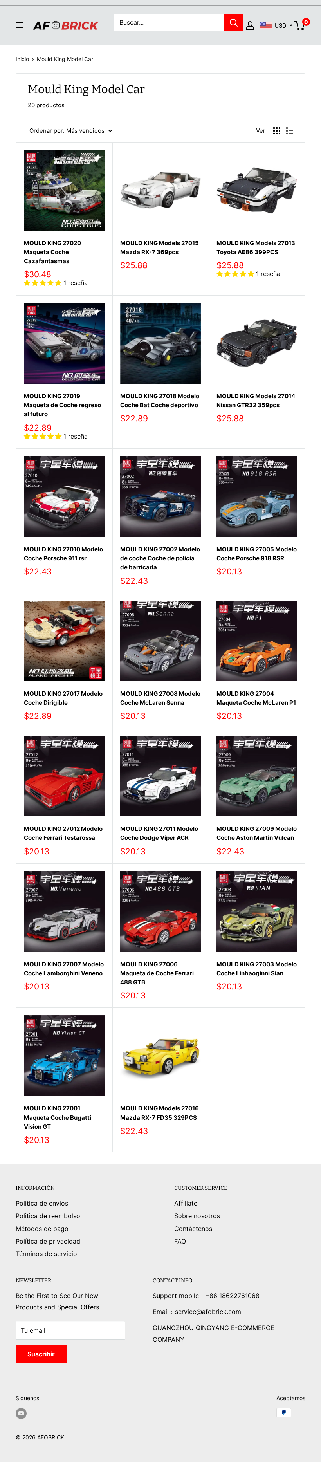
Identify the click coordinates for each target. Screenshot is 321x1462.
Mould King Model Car (65, 59)
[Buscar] (233, 22)
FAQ (180, 1241)
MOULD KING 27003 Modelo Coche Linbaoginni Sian (256, 968)
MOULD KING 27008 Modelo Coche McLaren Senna (160, 698)
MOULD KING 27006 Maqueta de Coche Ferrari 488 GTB (157, 973)
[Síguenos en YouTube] (21, 1413)
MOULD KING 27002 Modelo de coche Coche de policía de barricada (160, 558)
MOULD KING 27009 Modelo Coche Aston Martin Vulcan (256, 833)
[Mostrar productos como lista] (289, 130)
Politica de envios (42, 1203)
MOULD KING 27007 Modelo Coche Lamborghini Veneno (64, 968)
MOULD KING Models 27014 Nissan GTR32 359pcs (255, 400)
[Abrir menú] (19, 25)
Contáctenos (193, 1229)
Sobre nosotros (197, 1216)
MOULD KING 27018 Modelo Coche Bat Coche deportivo (159, 400)
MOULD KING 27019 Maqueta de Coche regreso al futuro (62, 405)
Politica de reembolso (48, 1216)
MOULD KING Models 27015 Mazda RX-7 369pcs (159, 247)
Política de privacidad (48, 1241)
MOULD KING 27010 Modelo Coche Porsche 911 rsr (63, 553)
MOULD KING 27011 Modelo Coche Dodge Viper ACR (159, 833)
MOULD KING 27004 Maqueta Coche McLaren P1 (256, 698)
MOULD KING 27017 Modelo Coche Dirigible (63, 698)
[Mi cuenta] (250, 25)
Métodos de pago (42, 1229)
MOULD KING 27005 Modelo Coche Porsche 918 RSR (256, 553)
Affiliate (185, 1203)
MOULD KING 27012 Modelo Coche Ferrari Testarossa (63, 833)
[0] (300, 25)
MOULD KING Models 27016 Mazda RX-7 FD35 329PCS (159, 1113)
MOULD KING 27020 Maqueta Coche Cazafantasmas (52, 252)
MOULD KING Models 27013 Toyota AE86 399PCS (255, 247)
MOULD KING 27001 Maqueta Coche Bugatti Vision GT (57, 1117)
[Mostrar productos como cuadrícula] (276, 130)
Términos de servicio (46, 1254)
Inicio (22, 59)
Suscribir (41, 1354)
